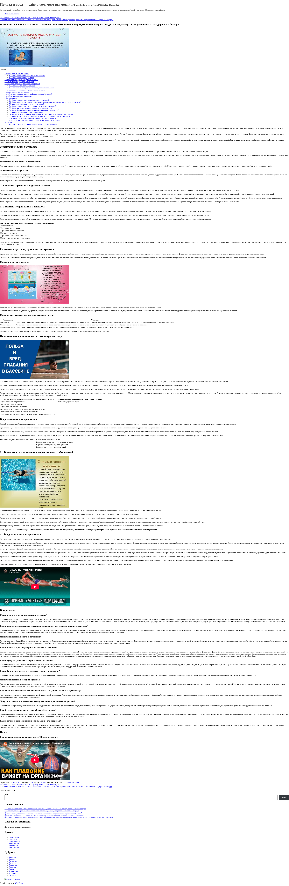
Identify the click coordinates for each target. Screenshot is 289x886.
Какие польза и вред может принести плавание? (29, 100)
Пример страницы (12, 14)
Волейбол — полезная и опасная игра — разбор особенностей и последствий (30, 18)
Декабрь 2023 (14, 845)
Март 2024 (13, 839)
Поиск (7, 794)
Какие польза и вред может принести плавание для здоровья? (34, 120)
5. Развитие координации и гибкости (19, 82)
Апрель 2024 (14, 837)
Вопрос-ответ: (11, 98)
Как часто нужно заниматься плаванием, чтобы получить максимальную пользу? (41, 114)
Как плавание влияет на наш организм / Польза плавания (33, 124)
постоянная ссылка (71, 782)
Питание (12, 863)
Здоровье (12, 857)
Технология (13, 871)
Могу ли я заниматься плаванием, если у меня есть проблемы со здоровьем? (39, 116)
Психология (13, 867)
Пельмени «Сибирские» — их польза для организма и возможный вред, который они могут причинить (44, 815)
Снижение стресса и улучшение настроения (22, 84)
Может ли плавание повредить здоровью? (26, 112)
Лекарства (13, 861)
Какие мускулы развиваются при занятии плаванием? (31, 108)
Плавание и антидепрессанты (22, 86)
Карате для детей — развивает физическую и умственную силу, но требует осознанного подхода (42, 811)
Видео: (8, 122)
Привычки (13, 865)
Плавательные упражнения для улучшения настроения (31, 88)
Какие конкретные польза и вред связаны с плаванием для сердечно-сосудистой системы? (45, 102)
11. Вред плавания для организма (18, 96)
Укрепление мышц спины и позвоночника (27, 76)
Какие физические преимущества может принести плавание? (34, 110)
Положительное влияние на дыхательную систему (25, 90)
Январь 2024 (14, 843)
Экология (12, 875)
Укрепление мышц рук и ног (21, 78)
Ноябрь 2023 (14, 847)
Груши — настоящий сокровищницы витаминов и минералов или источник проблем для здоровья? (43, 813)
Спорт (43, 782)
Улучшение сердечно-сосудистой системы (21, 80)
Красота (12, 859)
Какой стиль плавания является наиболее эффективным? (32, 118)
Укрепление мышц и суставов (17, 74)
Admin (30, 782)
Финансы (12, 873)
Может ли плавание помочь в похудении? (26, 104)
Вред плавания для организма (17, 92)
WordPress (19, 883)
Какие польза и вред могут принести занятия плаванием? (32, 106)
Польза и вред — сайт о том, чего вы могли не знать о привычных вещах (59, 4)
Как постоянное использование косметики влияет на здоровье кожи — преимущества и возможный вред (45, 809)
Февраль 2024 (14, 841)
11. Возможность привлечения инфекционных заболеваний (28, 94)
